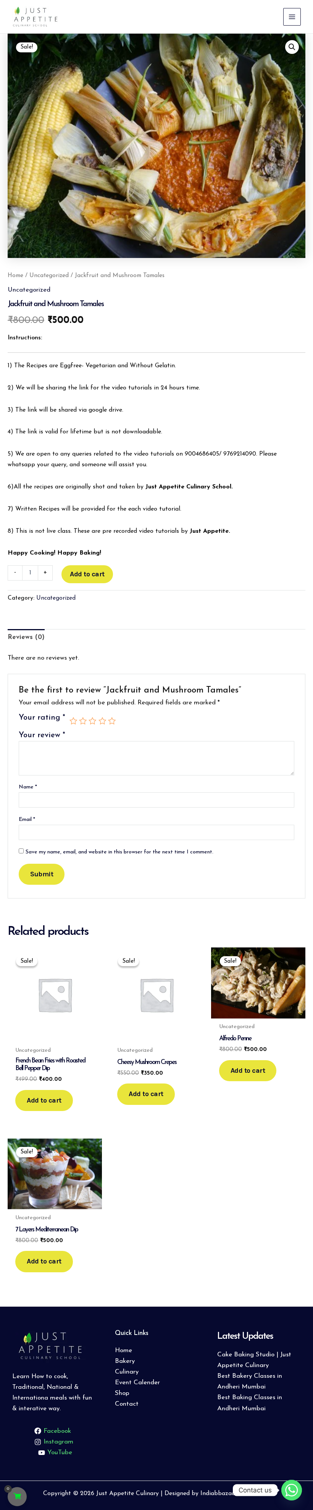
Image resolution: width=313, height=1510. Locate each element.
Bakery (125, 1361)
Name (28, 787)
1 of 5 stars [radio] (73, 721)
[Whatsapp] (291, 1490)
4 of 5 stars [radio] (102, 721)
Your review (42, 735)
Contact (127, 1404)
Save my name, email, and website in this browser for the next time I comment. (119, 852)
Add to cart (87, 574)
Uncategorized (49, 275)
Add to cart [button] (44, 1100)
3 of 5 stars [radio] (92, 721)
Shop (122, 1393)
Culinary (127, 1372)
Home (15, 275)
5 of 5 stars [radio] (112, 721)
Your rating (42, 718)
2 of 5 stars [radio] (83, 721)
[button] (292, 47)
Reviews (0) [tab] (26, 637)
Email (27, 819)
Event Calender (137, 1382)
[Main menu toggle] (292, 17)
